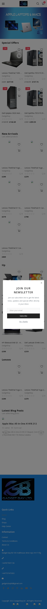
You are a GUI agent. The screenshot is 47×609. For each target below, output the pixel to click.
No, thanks (23, 321)
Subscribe (23, 316)
